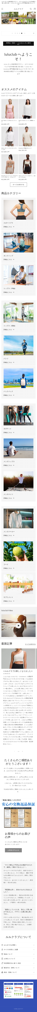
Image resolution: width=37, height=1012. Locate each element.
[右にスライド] (22, 751)
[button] (2, 9)
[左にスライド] (15, 751)
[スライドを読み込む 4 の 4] (22, 33)
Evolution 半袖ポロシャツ (25, 148)
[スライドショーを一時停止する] (34, 33)
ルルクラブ (20, 1008)
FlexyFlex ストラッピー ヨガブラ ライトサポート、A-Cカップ (9, 176)
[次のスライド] (25, 33)
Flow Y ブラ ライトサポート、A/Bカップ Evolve (27, 176)
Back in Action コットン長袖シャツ (27, 121)
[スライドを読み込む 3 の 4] (19, 33)
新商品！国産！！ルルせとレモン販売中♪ (18, 43)
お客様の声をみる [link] (13, 850)
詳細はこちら (8, 227)
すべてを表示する (18, 184)
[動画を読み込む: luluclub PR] (18, 625)
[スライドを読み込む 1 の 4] (15, 33)
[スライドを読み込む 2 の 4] (17, 33)
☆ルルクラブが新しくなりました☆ (18, 671)
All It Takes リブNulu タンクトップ (9, 121)
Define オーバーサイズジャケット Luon (9, 148)
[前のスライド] (12, 33)
